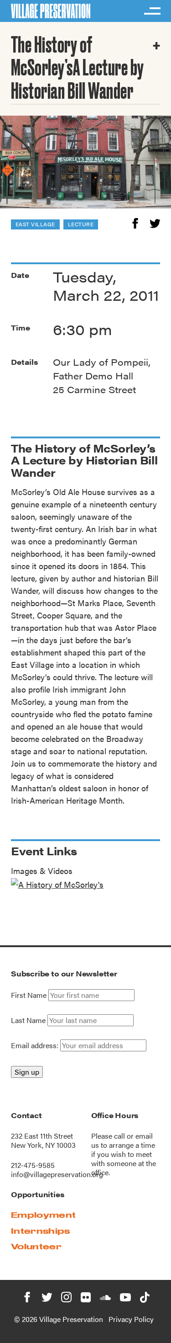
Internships (40, 1230)
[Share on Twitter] (155, 222)
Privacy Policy (131, 1319)
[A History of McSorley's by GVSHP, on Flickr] (57, 883)
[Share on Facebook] (135, 222)
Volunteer (36, 1246)
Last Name (28, 1020)
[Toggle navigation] (152, 11)
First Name (29, 995)
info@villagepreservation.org (57, 1174)
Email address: (35, 1045)
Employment (43, 1214)
